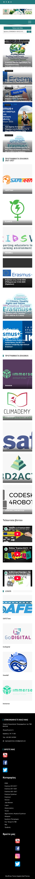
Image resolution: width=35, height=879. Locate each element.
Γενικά (7, 811)
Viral (18, 876)
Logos (7, 805)
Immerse (6, 704)
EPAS (6, 783)
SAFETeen (7, 619)
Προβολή (25, 42)
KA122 (17, 40)
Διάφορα (7, 816)
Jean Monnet (9, 802)
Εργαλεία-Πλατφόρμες (12, 819)
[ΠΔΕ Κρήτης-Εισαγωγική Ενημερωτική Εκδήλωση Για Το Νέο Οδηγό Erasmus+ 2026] (17, 121)
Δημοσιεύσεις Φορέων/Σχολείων (15, 813)
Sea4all (6, 675)
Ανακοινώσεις (9, 70)
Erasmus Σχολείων (11, 794)
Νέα (6, 824)
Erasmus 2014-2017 (11, 786)
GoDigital (6, 647)
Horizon (7, 800)
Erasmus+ (8, 797)
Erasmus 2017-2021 (11, 789)
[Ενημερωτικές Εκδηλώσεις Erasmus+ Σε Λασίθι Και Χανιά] (17, 74)
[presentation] (28, 32)
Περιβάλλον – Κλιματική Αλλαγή (13, 42)
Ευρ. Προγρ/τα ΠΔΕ (24, 40)
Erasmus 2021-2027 (9, 40)
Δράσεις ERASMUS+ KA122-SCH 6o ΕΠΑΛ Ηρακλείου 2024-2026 (14, 31)
